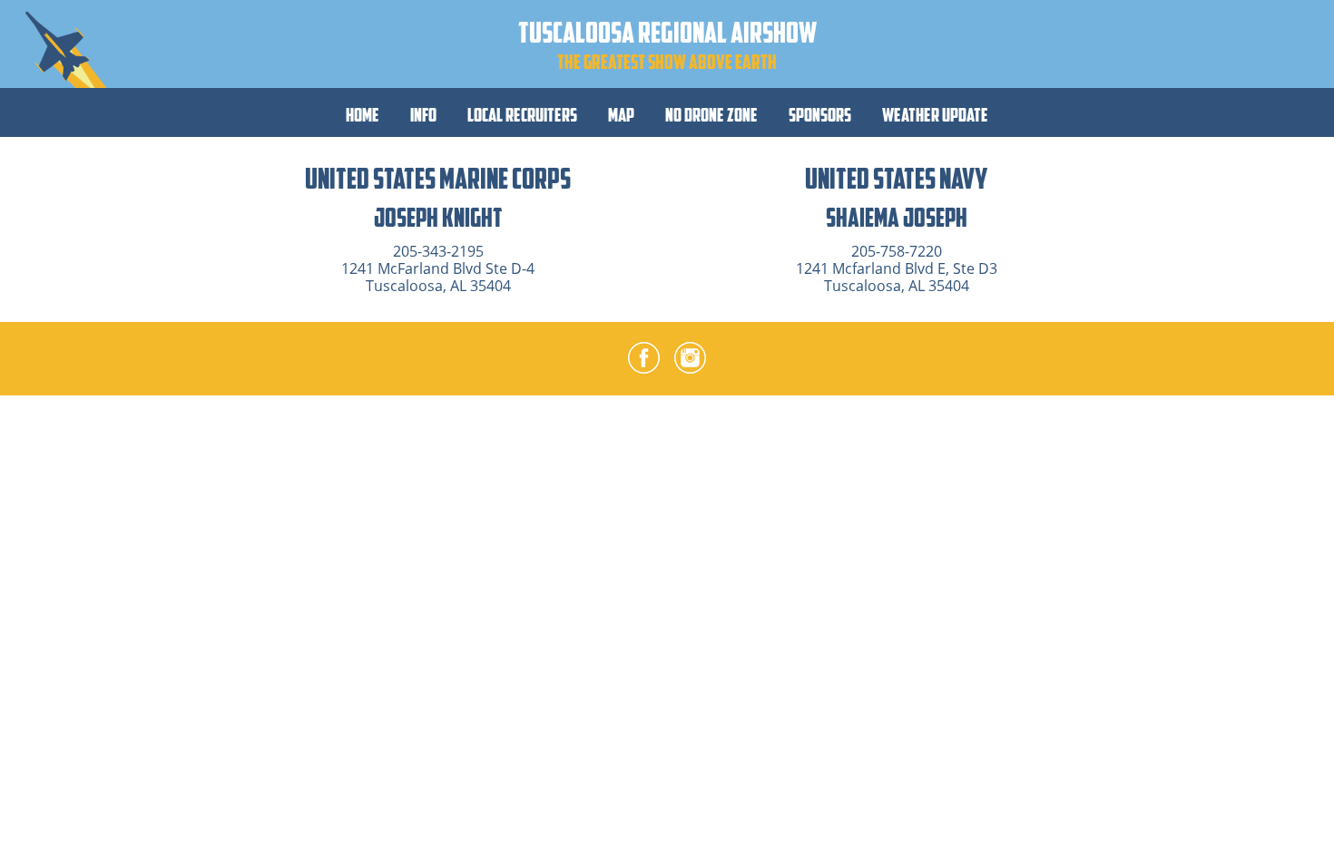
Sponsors (820, 114)
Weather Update (935, 114)
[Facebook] (644, 361)
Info (423, 114)
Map (621, 114)
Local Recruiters (522, 114)
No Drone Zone (711, 114)
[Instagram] (690, 361)
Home (362, 114)
